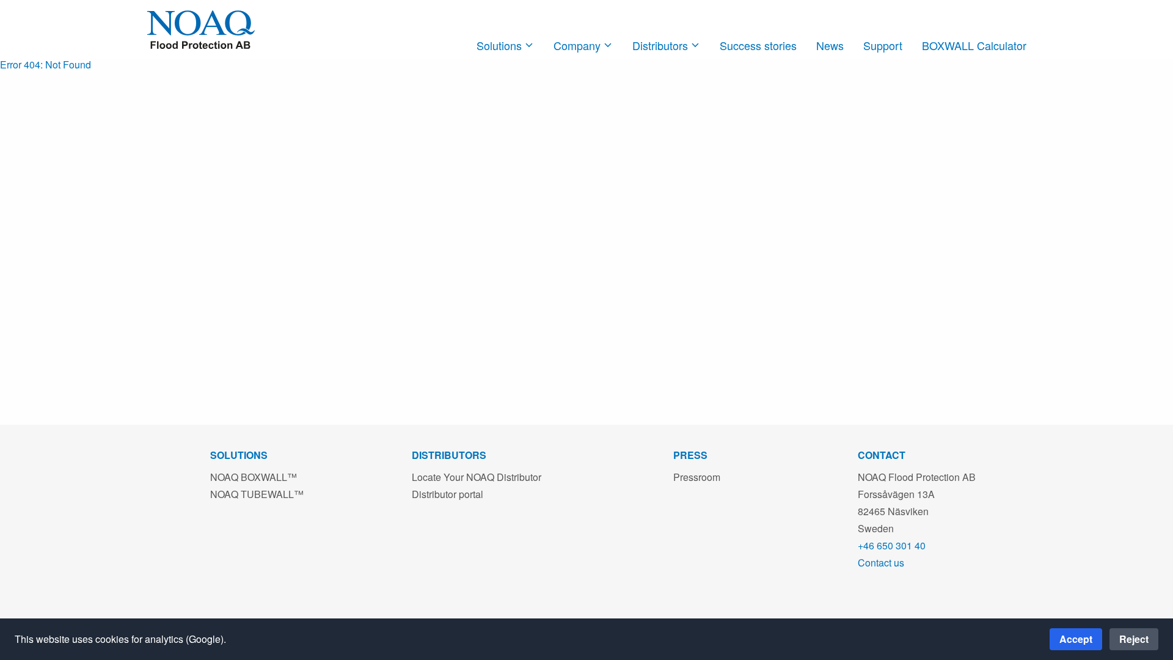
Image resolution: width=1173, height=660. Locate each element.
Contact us (881, 563)
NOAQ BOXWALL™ (253, 477)
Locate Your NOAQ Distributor (476, 477)
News (830, 45)
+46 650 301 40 (892, 545)
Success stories (758, 45)
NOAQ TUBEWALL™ (257, 494)
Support (882, 45)
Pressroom (696, 477)
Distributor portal (447, 494)
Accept (1075, 639)
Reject (1134, 639)
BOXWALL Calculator (974, 45)
